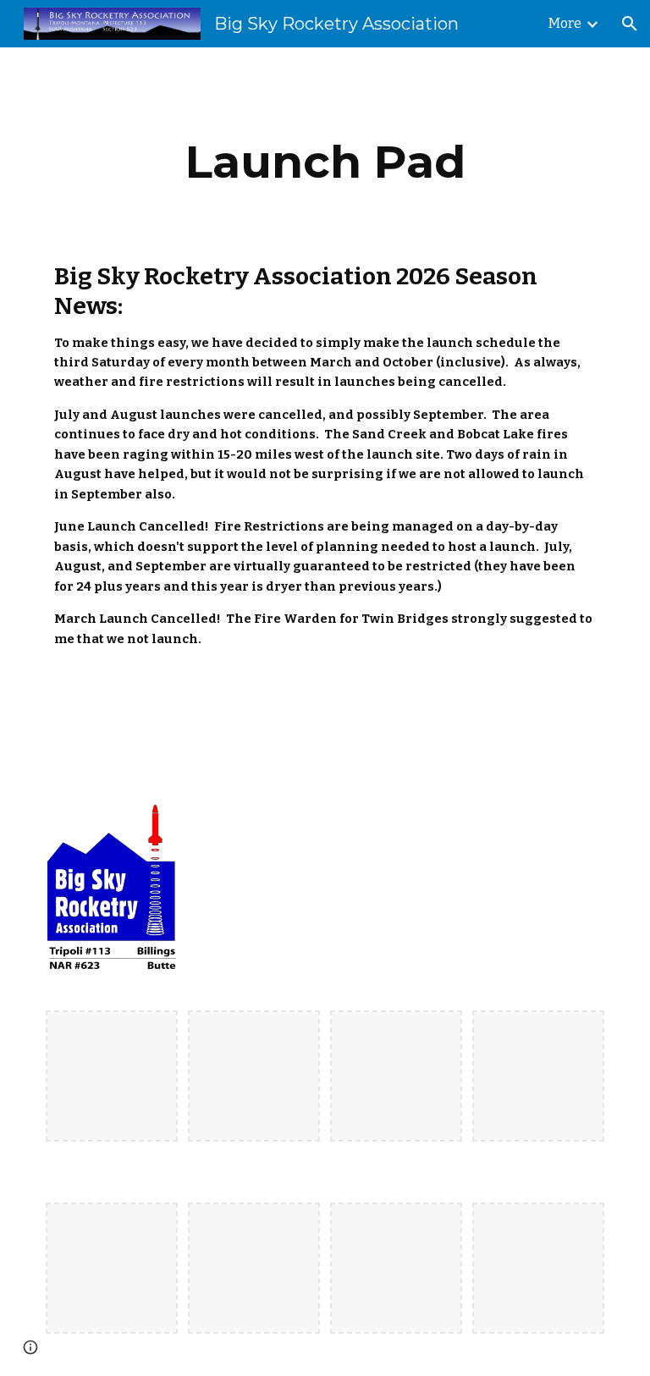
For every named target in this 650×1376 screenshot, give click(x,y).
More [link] (564, 23)
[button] (629, 23)
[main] (324, 162)
